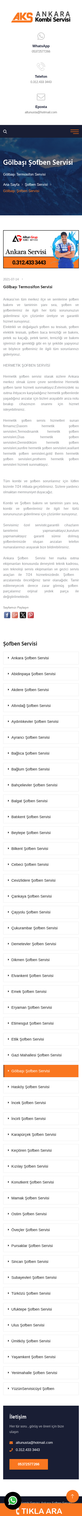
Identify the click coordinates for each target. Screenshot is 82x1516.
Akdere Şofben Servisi (30, 690)
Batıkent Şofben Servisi (31, 817)
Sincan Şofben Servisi (29, 1262)
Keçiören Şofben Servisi (31, 1150)
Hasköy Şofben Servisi (30, 1087)
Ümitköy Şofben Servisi (30, 1341)
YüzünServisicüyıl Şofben (32, 1389)
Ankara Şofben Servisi (30, 658)
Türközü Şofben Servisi (30, 1293)
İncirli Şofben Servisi (28, 1119)
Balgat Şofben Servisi (29, 801)
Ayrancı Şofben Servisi (30, 737)
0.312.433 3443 (41, 82)
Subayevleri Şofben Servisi (34, 1277)
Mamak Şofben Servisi (30, 1198)
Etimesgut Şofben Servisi (32, 1023)
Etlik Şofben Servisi (27, 1039)
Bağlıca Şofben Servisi (30, 753)
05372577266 (29, 1464)
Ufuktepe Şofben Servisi (31, 1309)
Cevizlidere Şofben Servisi (33, 880)
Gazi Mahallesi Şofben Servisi (36, 1055)
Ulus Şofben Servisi (27, 1325)
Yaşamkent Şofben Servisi (33, 1357)
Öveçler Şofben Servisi (30, 1230)
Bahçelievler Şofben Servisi (34, 785)
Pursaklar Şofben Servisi (32, 1246)
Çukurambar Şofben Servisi (34, 928)
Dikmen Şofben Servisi (30, 960)
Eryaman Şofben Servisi (31, 1007)
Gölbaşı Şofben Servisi (30, 1071)
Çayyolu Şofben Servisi (30, 912)
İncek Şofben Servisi (28, 1103)
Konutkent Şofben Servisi (32, 1182)
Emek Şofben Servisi (28, 991)
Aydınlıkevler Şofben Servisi (34, 721)
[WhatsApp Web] (12, 1501)
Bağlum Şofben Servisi (30, 769)
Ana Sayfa (11, 185)
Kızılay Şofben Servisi (29, 1166)
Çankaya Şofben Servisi (31, 896)
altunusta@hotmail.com (41, 112)
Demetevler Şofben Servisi (33, 944)
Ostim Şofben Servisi (29, 1214)
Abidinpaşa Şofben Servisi (33, 674)
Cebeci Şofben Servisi (30, 864)
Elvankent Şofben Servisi (32, 976)
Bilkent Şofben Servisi (29, 849)
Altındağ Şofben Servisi (31, 706)
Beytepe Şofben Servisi (31, 833)
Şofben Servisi (36, 185)
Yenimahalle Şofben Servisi (34, 1373)
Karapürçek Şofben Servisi (33, 1134)
